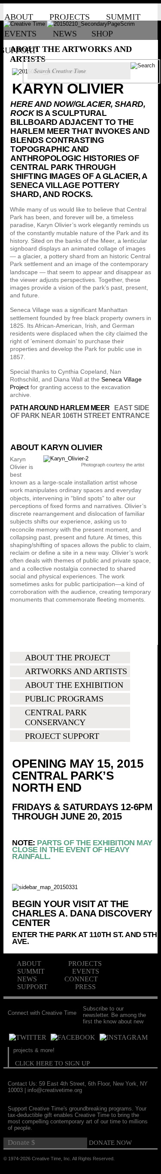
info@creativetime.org (54, 1090)
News (65, 33)
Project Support (62, 736)
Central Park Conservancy (56, 717)
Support (18, 50)
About (18, 16)
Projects (69, 16)
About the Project (67, 657)
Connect (81, 979)
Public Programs (64, 698)
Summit (123, 16)
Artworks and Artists (76, 671)
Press (85, 986)
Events (20, 33)
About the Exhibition (74, 685)
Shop (102, 33)
